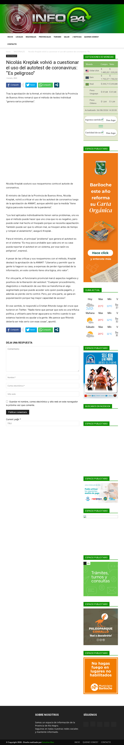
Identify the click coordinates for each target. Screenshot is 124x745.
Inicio (8, 51)
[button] (114, 36)
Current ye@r (13, 419)
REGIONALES (31, 37)
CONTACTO (12, 44)
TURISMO (57, 37)
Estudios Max (48, 742)
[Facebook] (95, 2)
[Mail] (105, 2)
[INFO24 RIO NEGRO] (62, 18)
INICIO (10, 37)
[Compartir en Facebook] (13, 85)
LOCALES (19, 37)
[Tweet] (31, 85)
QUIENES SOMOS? (91, 37)
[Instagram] (100, 2)
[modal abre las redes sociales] (56, 85)
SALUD (66, 37)
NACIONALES (19, 51)
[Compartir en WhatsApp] (45, 85)
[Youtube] (115, 2)
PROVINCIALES (45, 37)
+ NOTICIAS (77, 37)
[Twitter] (110, 2)
